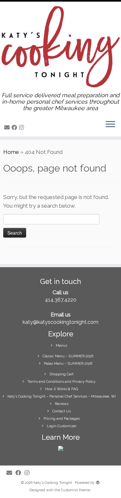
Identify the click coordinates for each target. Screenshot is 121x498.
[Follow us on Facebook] (15, 127)
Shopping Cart (61, 374)
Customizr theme (75, 490)
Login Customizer (61, 426)
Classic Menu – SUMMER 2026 (68, 356)
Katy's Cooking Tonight (53, 483)
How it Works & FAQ (61, 389)
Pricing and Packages (62, 419)
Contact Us (61, 411)
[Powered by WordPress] (98, 481)
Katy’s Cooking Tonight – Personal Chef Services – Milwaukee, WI (61, 396)
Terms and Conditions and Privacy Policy (61, 382)
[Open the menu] (110, 125)
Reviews (61, 404)
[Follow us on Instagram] (22, 127)
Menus (61, 345)
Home (11, 152)
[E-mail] (8, 127)
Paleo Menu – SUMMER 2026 (68, 364)
